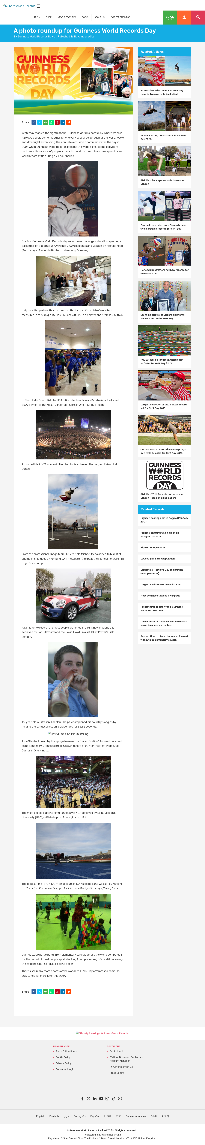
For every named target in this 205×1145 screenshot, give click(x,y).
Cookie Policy (63, 1057)
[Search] (198, 18)
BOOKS (85, 17)
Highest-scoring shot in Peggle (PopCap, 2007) (164, 520)
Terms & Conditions (66, 1051)
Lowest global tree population (157, 559)
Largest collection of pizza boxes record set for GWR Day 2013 (163, 406)
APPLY (37, 17)
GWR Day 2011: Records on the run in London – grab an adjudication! (161, 496)
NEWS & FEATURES (67, 17)
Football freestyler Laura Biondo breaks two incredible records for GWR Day (163, 227)
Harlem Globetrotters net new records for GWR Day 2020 (164, 272)
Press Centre (117, 1073)
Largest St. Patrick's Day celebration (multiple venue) (161, 572)
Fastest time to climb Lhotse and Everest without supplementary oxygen (164, 638)
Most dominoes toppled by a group (160, 596)
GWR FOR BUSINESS (120, 17)
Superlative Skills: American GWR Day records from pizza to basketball (161, 92)
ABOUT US (100, 17)
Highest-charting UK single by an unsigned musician (159, 535)
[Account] (184, 18)
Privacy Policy (63, 1063)
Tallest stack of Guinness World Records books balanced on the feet (163, 623)
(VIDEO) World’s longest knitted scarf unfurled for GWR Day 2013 (161, 362)
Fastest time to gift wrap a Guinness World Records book (161, 609)
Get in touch (117, 1051)
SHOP (49, 17)
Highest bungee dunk (152, 547)
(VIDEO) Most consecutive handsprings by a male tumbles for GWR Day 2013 (163, 451)
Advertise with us (123, 1067)
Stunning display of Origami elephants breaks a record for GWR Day (162, 317)
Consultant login (65, 1069)
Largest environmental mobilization (160, 584)
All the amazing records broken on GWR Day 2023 (163, 137)
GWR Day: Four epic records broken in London (162, 182)
